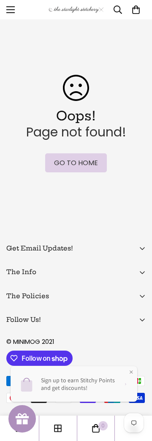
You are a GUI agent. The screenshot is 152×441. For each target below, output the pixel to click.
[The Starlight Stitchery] (76, 10)
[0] (136, 9)
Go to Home (76, 163)
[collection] (58, 428)
